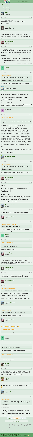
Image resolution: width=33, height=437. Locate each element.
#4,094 (30, 285)
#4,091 (30, 239)
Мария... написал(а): (6, 75)
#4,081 (30, 17)
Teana (7, 363)
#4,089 (30, 209)
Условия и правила (14, 434)
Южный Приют (9, 41)
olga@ (7, 378)
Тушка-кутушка (10, 156)
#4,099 (30, 383)
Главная (25, 435)
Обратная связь (5, 434)
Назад (10, 418)
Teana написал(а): (6, 399)
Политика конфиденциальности (9, 435)
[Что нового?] (31, 1)
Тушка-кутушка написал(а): (8, 224)
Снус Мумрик (9, 27)
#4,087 (30, 161)
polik (6, 12)
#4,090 (30, 221)
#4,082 (30, 32)
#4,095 (30, 307)
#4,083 (30, 46)
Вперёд (23, 418)
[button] (1, 1)
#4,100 (30, 396)
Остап (3, 9)
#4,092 (30, 258)
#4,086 (30, 114)
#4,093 (30, 272)
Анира (7, 67)
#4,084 (30, 72)
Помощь (20, 435)
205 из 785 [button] (16, 418)
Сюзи (6, 87)
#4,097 (30, 342)
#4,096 (30, 324)
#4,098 (30, 368)
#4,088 (30, 182)
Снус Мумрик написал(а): (8, 288)
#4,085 (30, 92)
